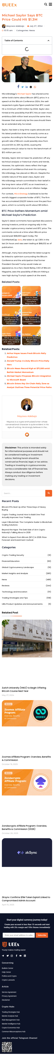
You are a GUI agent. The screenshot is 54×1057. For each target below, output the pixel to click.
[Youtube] (21, 956)
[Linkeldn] (26, 956)
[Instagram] (12, 956)
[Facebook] (17, 956)
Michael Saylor (24, 94)
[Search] (48, 493)
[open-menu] (50, 5)
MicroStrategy (21, 193)
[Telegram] (4, 956)
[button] (48, 41)
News (32, 30)
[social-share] (18, 86)
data (20, 239)
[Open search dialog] (45, 5)
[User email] (27, 435)
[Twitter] (8, 956)
